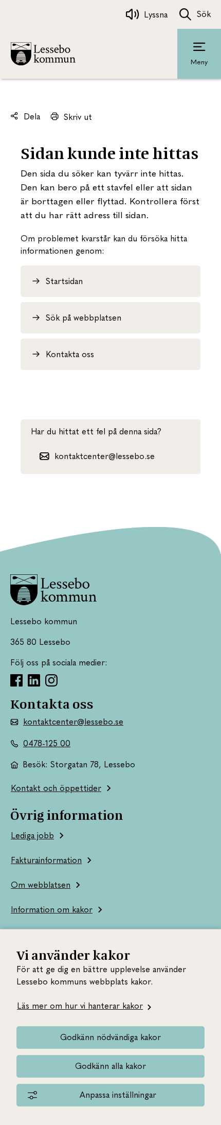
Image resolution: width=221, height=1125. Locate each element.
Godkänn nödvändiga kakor (110, 1037)
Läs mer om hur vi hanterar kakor (80, 1006)
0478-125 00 (46, 743)
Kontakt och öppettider (56, 788)
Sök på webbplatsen (83, 318)
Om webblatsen (40, 885)
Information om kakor (52, 910)
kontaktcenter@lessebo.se (73, 722)
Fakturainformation (46, 860)
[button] (97, 456)
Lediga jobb (32, 835)
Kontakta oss (70, 354)
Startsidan (64, 281)
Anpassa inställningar (118, 1095)
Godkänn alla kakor (110, 1066)
